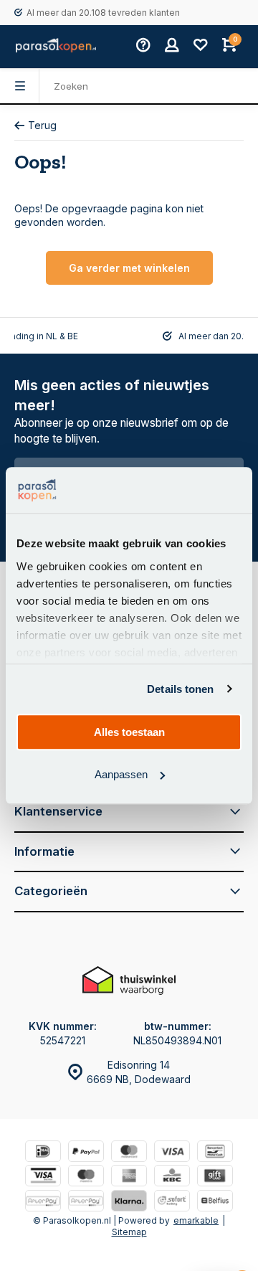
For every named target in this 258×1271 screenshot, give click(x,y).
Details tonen (180, 689)
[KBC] (172, 1177)
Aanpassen (121, 774)
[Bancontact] (215, 1153)
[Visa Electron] (43, 1177)
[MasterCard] (129, 1153)
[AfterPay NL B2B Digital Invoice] (86, 1202)
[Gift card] (215, 1177)
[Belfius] (215, 1202)
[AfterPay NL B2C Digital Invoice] (43, 1202)
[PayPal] (86, 1153)
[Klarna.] (129, 1202)
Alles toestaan (129, 732)
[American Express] (129, 1177)
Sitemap (129, 1232)
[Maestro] (86, 1177)
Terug (42, 125)
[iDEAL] (43, 1153)
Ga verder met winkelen (129, 268)
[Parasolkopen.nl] (55, 46)
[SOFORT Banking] (172, 1202)
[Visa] (172, 1153)
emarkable (196, 1220)
